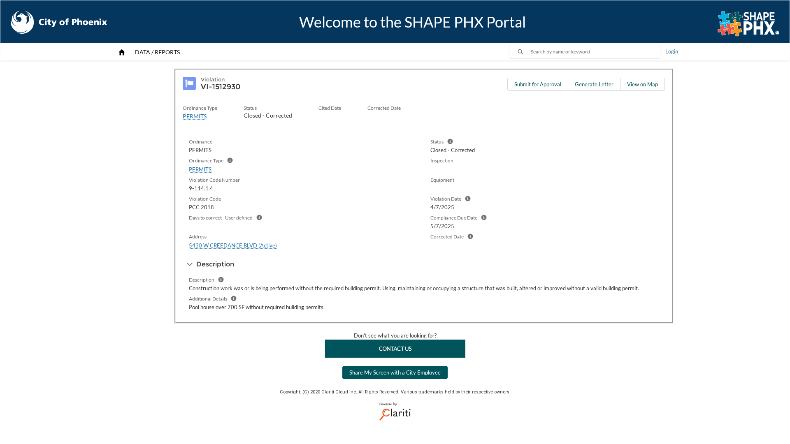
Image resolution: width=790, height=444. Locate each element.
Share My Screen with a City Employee (395, 372)
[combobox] (595, 51)
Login (671, 51)
